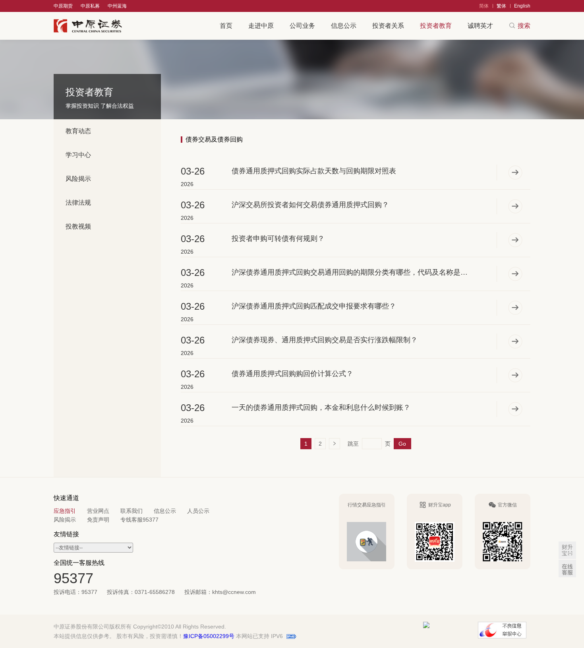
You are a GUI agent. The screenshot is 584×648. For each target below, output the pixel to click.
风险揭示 (78, 178)
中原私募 (90, 6)
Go (402, 443)
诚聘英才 (480, 25)
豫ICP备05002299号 (208, 636)
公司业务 (302, 25)
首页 (226, 25)
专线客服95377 (139, 519)
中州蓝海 (117, 6)
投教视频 (78, 226)
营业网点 (98, 511)
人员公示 (198, 511)
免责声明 (98, 519)
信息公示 (343, 25)
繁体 (501, 6)
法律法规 (78, 202)
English (522, 6)
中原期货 (63, 6)
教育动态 (78, 131)
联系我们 (131, 511)
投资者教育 (436, 25)
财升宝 (567, 550)
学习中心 (78, 154)
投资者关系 (388, 25)
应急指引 (65, 511)
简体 (484, 6)
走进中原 (261, 25)
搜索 (524, 25)
